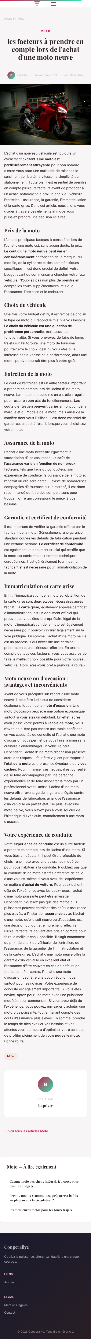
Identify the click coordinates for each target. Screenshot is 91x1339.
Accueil (9, 18)
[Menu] (53, 3)
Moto (21, 18)
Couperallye (16, 1247)
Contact (9, 1312)
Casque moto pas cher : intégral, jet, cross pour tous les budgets (44, 1183)
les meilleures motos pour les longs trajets (41, 1210)
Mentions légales (16, 1305)
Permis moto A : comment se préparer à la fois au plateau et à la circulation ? (44, 1197)
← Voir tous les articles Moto (26, 1131)
